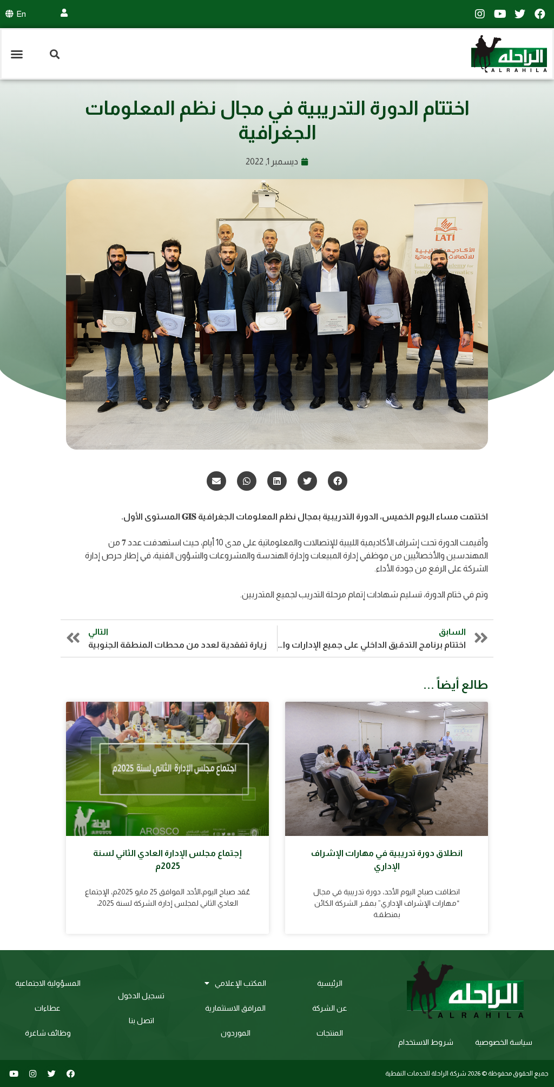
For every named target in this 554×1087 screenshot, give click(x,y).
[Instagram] (480, 14)
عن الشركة (329, 1008)
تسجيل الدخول (141, 995)
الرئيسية (329, 983)
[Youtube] (500, 14)
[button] (17, 54)
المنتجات (329, 1033)
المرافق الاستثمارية (235, 1008)
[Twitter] (520, 14)
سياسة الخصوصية (503, 1042)
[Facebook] (540, 14)
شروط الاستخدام (425, 1042)
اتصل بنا (141, 1020)
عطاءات (48, 1008)
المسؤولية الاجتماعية (48, 983)
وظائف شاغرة (48, 1033)
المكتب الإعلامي (240, 983)
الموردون (235, 1033)
